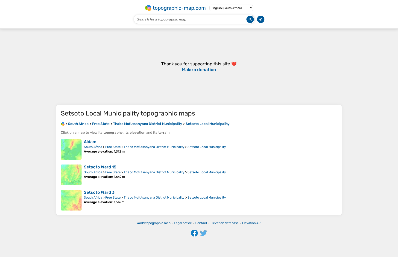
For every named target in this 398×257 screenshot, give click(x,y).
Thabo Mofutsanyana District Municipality (154, 147)
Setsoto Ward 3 (99, 192)
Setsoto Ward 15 (100, 167)
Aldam (90, 141)
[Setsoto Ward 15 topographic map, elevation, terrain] (71, 175)
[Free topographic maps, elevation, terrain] (62, 124)
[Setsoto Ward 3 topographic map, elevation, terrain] (71, 200)
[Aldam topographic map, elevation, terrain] (71, 149)
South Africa (93, 147)
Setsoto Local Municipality (206, 147)
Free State (113, 147)
